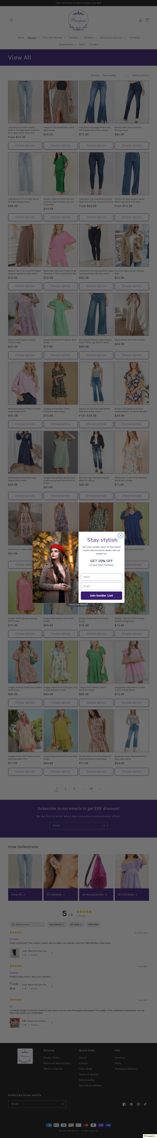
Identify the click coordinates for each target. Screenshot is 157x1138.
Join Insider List (101, 595)
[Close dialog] (120, 535)
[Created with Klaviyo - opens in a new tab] (78, 604)
